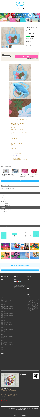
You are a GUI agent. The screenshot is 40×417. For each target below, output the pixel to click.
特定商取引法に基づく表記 (34, 58)
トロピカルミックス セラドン (6, 174)
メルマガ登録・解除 (18, 409)
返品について (28, 58)
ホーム (3, 408)
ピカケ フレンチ (13, 174)
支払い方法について (8, 408)
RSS (22, 409)
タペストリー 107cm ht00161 (34, 175)
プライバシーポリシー (34, 408)
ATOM (24, 409)
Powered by (15, 415)
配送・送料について (14, 408)
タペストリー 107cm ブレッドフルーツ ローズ (24, 175)
